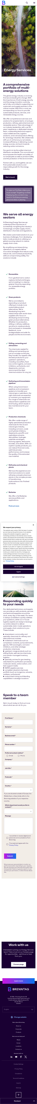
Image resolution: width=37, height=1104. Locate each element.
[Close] (33, 525)
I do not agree (18, 566)
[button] (10, 177)
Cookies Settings (19, 577)
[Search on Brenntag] (27, 3)
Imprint (18, 1083)
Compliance (18, 1073)
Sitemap (18, 1088)
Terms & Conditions (18, 1078)
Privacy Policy (18, 1069)
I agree (18, 572)
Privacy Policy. (10, 561)
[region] (18, 551)
